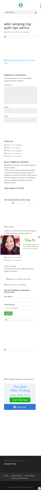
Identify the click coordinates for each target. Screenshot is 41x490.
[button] (30, 240)
